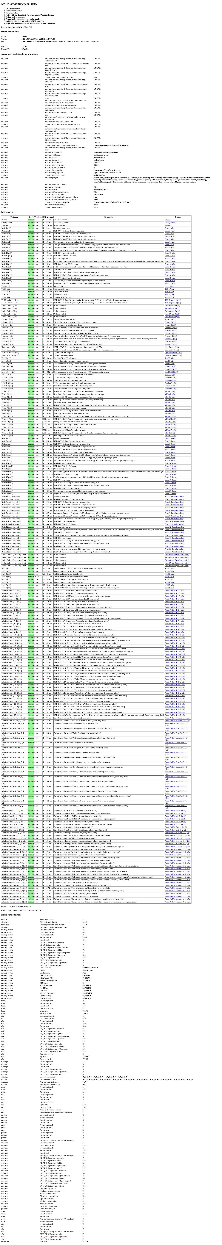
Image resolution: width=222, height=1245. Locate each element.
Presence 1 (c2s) (171, 328)
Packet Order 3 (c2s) (172, 311)
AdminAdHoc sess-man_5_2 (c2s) (177, 885)
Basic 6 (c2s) (169, 242)
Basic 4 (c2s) (169, 236)
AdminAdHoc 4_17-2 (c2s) (175, 660)
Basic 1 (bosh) (170, 438)
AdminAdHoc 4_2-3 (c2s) (174, 607)
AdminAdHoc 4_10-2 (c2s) (175, 638)
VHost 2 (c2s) (170, 394)
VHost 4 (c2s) (170, 400)
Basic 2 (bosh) (170, 441)
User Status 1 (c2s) (172, 347)
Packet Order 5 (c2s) (172, 317)
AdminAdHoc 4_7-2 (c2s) (174, 615)
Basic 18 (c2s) (170, 275)
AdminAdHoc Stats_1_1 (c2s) (176, 827)
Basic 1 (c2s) (169, 228)
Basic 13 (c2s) (170, 261)
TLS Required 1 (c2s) (173, 300)
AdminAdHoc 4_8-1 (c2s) (174, 624)
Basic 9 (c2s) (169, 250)
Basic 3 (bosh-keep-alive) (174, 502)
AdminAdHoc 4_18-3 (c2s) (175, 674)
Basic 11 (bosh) (170, 466)
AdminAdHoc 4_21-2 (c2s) (175, 693)
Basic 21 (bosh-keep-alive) (174, 552)
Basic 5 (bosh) (170, 449)
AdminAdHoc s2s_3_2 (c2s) (175, 824)
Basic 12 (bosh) (170, 469)
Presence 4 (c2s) (171, 336)
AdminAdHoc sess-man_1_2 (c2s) (177, 852)
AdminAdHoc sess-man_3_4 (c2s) (177, 869)
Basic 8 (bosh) (170, 458)
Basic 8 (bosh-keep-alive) (174, 516)
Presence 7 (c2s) (171, 344)
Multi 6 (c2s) (169, 582)
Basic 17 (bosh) (170, 483)
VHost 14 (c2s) (170, 427)
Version (167, 220)
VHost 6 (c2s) (170, 405)
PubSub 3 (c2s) (170, 383)
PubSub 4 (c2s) (170, 386)
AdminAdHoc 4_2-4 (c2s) (174, 610)
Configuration (170, 223)
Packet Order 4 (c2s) (172, 314)
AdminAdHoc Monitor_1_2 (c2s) (177, 721)
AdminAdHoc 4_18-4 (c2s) (175, 676)
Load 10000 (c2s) (171, 372)
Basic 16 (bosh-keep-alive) (174, 538)
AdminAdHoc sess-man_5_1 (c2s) (177, 882)
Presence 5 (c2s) (171, 339)
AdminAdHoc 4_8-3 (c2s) (174, 629)
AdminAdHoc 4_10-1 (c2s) (175, 635)
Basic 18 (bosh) (170, 485)
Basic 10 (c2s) (170, 253)
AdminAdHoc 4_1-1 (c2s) (174, 591)
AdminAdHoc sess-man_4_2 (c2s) (177, 874)
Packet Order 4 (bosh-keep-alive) (177, 563)
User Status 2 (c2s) (172, 350)
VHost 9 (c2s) (170, 413)
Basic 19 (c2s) (170, 278)
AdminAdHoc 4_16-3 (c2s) (175, 651)
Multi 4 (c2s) (169, 577)
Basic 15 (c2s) (170, 267)
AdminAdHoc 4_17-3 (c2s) (175, 662)
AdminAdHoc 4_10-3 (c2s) (175, 640)
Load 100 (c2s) (170, 366)
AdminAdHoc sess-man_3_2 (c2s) (177, 863)
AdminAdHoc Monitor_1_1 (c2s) (177, 718)
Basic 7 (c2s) (169, 245)
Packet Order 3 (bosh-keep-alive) (177, 560)
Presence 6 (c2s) (171, 342)
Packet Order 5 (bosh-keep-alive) (177, 566)
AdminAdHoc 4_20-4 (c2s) (175, 687)
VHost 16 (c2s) (170, 433)
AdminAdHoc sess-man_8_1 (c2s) (177, 899)
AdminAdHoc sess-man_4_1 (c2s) (177, 871)
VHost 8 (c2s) (170, 411)
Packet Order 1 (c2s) (172, 306)
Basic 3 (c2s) (169, 234)
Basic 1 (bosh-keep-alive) (174, 496)
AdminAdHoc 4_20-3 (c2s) (175, 685)
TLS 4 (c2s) (169, 297)
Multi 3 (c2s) (169, 574)
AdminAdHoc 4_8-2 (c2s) (174, 627)
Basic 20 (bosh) (170, 491)
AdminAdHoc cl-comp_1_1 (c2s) (177, 833)
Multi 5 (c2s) (169, 579)
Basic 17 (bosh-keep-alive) (174, 541)
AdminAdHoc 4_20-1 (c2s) (175, 679)
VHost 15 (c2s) (170, 430)
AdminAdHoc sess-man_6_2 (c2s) (177, 891)
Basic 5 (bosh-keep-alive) (174, 508)
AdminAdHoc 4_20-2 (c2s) (175, 682)
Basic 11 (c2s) (170, 256)
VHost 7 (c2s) (170, 408)
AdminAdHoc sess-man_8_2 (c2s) (177, 902)
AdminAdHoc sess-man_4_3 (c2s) (177, 877)
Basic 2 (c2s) (169, 231)
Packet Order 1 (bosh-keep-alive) (177, 555)
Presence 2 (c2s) (171, 330)
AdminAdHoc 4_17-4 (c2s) (175, 665)
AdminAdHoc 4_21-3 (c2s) (175, 696)
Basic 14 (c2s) (170, 264)
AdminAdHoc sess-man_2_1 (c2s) (177, 855)
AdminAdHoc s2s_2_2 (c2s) (175, 819)
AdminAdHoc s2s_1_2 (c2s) (175, 813)
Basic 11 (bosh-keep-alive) (174, 524)
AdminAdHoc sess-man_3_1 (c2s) (177, 860)
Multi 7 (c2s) (169, 585)
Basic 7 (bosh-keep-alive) (174, 513)
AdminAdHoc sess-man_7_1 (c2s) (177, 894)
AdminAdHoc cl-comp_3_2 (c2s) (177, 846)
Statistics (168, 225)
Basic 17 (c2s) (170, 272)
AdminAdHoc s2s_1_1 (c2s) (175, 811)
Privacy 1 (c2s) (170, 319)
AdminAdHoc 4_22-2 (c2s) (175, 704)
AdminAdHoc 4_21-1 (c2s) (175, 690)
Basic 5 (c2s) (169, 239)
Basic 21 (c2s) (170, 283)
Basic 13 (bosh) (170, 472)
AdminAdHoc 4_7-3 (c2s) (174, 618)
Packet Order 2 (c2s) (172, 308)
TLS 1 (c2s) (169, 289)
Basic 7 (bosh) (170, 455)
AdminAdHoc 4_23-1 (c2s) (175, 712)
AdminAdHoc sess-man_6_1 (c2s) (177, 888)
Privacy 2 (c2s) (170, 322)
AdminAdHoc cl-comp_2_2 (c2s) (177, 841)
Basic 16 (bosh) (170, 480)
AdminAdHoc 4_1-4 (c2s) (174, 599)
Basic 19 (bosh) (170, 488)
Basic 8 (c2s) (169, 247)
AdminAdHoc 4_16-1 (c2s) (175, 646)
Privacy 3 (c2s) (170, 325)
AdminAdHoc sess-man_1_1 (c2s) (177, 849)
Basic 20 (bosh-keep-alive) (174, 549)
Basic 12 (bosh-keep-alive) (174, 527)
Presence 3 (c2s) (171, 333)
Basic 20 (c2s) (170, 281)
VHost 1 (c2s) (170, 391)
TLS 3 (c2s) (169, 294)
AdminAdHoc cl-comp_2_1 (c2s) (177, 838)
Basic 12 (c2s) (170, 259)
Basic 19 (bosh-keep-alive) (174, 546)
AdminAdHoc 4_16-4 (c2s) (175, 654)
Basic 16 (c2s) (170, 270)
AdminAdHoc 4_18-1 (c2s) (175, 668)
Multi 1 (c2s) (169, 568)
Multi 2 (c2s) (169, 571)
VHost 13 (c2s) (170, 425)
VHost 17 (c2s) (170, 436)
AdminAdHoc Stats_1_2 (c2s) (176, 830)
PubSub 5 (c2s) (170, 389)
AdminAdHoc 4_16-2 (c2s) (175, 649)
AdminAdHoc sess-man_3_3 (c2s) (177, 866)
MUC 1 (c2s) (170, 375)
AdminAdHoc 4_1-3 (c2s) (174, 596)
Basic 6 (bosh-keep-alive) (174, 510)
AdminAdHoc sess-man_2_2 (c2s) (177, 858)
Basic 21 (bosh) (170, 494)
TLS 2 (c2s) (169, 292)
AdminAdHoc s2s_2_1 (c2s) (175, 816)
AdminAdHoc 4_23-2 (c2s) (175, 715)
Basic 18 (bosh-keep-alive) (174, 544)
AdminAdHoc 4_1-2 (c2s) (174, 593)
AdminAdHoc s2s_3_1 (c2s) (175, 822)
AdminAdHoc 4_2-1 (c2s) (174, 602)
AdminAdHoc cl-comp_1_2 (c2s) (177, 835)
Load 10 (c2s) (170, 364)
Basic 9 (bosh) (170, 460)
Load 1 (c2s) (169, 361)
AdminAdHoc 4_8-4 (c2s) (174, 632)
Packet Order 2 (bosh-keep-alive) (177, 557)
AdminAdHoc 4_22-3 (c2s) (175, 707)
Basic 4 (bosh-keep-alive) (174, 505)
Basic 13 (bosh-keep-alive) (174, 530)
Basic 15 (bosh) (170, 477)
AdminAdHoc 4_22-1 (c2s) (175, 701)
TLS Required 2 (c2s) (173, 303)
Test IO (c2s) (169, 358)
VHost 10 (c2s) (170, 416)
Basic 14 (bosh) (170, 474)
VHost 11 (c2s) (170, 419)
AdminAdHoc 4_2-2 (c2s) (174, 604)
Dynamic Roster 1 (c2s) (173, 353)
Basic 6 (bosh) (170, 452)
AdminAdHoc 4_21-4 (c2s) (175, 698)
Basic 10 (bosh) (170, 463)
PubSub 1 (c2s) (170, 377)
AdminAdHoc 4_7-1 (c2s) (174, 613)
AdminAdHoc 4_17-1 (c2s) (175, 657)
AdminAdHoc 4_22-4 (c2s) (175, 710)
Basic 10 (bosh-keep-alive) (174, 521)
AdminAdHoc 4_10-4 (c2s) (175, 643)
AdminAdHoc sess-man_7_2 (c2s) (177, 896)
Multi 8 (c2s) (169, 588)
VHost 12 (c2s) (170, 422)
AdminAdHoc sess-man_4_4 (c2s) (177, 880)
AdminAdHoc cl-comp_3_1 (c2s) (177, 844)
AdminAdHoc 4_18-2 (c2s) (175, 671)
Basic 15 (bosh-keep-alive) (174, 535)
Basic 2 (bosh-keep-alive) (174, 499)
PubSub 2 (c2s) (170, 380)
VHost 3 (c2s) (170, 397)
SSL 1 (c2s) (169, 286)
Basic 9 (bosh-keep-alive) (174, 519)
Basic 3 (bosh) (170, 444)
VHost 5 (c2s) (170, 402)
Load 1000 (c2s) (171, 369)
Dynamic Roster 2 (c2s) (173, 355)
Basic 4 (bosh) (170, 447)
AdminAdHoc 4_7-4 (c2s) (174, 621)
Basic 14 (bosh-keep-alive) (174, 532)
